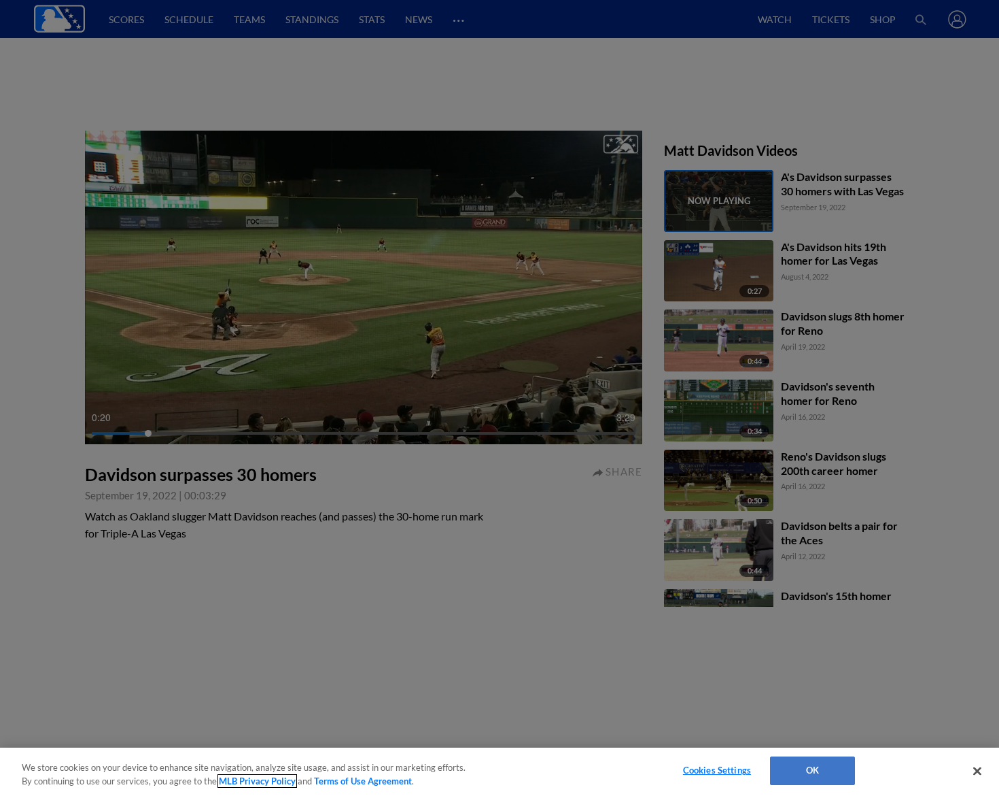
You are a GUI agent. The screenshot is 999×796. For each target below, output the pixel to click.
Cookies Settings (717, 770)
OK (812, 770)
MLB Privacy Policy (257, 781)
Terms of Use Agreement (363, 781)
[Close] (977, 771)
